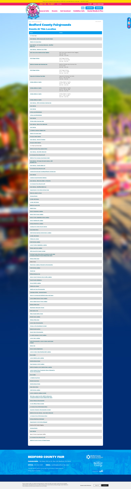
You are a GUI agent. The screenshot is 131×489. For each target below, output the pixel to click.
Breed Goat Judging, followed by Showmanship (41, 264)
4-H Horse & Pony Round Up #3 (37, 183)
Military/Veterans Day (35, 274)
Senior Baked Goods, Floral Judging (38, 301)
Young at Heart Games (35, 136)
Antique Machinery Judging (36, 223)
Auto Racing (33, 105)
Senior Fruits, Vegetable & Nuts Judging (39, 217)
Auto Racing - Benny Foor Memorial (38, 124)
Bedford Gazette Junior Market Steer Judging (41, 367)
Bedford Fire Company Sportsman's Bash (40, 157)
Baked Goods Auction (35, 329)
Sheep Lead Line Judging (36, 248)
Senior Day (32, 345)
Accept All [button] (105, 485)
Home (30, 21)
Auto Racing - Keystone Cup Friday (38, 49)
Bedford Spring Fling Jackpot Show (38, 148)
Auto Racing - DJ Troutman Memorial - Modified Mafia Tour (41, 45)
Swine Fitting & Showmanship (37, 400)
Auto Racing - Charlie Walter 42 (37, 165)
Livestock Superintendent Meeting (38, 177)
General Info (44, 11)
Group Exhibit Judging (35, 283)
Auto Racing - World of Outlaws (37, 139)
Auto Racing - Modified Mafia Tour (38, 186)
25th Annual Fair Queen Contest (37, 251)
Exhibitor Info (79, 11)
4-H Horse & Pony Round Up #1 (37, 154)
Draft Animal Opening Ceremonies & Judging (40, 232)
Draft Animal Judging (35, 241)
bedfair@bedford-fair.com (60, 465)
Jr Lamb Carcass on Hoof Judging (38, 335)
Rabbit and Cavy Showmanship (37, 289)
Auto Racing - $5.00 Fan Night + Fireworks (40, 180)
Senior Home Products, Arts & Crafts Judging (41, 277)
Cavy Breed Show (34, 229)
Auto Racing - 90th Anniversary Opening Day (40, 102)
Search (83, 7)
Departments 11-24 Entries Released (38, 422)
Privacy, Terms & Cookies (34, 470)
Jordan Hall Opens (34, 199)
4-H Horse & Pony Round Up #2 (37, 168)
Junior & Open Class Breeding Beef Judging (40, 351)
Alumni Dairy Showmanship (36, 332)
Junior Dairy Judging (35, 338)
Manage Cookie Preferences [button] (85, 485)
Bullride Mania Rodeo (35, 361)
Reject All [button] (97, 485)
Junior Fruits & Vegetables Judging (38, 245)
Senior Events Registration (36, 348)
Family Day (32, 270)
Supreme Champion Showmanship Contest (40, 409)
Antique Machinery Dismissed (37, 419)
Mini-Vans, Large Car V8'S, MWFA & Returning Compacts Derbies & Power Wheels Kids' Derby (41, 397)
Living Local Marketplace (36, 112)
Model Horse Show (34, 380)
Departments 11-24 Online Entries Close (39, 189)
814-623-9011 (38, 465)
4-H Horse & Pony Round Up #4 (37, 437)
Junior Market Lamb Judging (37, 358)
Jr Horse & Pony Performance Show (38, 406)
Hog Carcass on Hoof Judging (37, 364)
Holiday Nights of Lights (35, 82)
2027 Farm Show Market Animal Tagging (39, 52)
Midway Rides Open (34, 258)
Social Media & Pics (95, 11)
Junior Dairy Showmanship (36, 322)
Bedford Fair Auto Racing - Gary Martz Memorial (41, 412)
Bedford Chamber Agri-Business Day (38, 64)
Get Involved (65, 11)
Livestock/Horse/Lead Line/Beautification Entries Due (43, 171)
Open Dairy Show (34, 387)
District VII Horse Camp (35, 133)
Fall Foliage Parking (34, 58)
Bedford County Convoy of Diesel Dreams (40, 440)
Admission (99, 7)
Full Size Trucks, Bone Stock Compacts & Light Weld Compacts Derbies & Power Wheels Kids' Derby (42, 255)
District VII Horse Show (35, 41)
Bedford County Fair (35, 205)
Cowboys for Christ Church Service (38, 226)
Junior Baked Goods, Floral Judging (38, 298)
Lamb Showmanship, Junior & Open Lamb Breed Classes (41, 342)
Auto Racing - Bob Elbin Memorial (38, 151)
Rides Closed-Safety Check (36, 313)
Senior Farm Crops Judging (36, 214)
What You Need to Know (36, 193)
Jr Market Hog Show (35, 377)
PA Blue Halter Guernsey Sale (37, 121)
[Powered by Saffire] (101, 471)
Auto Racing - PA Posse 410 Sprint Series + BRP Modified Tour (41, 161)
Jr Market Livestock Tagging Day (37, 130)
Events (54, 11)
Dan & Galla (33, 354)
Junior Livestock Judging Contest (38, 393)
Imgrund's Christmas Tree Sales (37, 76)
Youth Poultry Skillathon (36, 280)
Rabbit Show (33, 208)
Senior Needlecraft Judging (36, 220)
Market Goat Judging (35, 316)
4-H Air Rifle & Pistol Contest (37, 403)
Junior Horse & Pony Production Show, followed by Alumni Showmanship (42, 371)
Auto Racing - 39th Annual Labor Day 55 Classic (41, 38)
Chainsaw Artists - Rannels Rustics (38, 292)
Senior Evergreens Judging (36, 211)
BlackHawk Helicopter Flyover (37, 307)
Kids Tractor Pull (34, 310)
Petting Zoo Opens (34, 238)
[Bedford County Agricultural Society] (32, 11)
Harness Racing (33, 196)
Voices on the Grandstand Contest (38, 326)
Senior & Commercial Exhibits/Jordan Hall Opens (41, 295)
